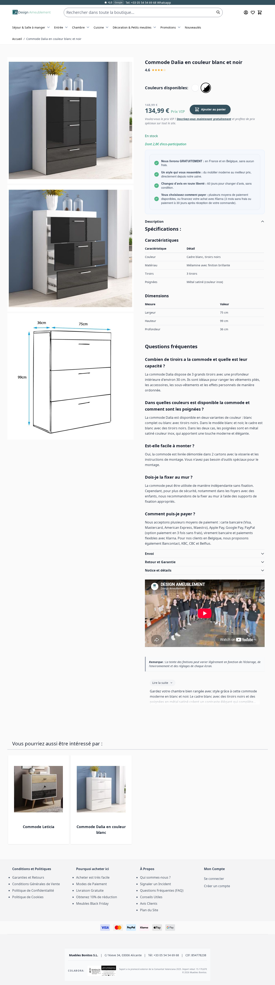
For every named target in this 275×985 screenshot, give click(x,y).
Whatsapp (163, 2)
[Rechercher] (218, 12)
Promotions (168, 27)
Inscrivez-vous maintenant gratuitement (204, 119)
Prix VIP (178, 111)
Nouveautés (193, 27)
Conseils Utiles (151, 897)
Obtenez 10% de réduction (96, 897)
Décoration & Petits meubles (132, 27)
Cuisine (99, 27)
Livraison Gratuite (90, 890)
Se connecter (214, 878)
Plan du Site (149, 910)
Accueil (17, 39)
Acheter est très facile (93, 877)
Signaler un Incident (155, 884)
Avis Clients (148, 903)
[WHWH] (195, 87)
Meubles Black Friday (92, 903)
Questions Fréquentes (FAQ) (161, 890)
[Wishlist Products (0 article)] (253, 12)
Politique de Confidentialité (33, 890)
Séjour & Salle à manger (28, 27)
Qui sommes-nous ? (155, 877)
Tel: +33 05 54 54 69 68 (141, 2)
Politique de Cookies (28, 897)
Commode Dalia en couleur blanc (101, 829)
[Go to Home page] (31, 12)
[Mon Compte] (246, 12)
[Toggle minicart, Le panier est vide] (259, 12)
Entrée (58, 27)
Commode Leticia (38, 826)
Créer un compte (217, 886)
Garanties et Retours (28, 877)
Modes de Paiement (91, 884)
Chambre (78, 27)
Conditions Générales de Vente (36, 884)
